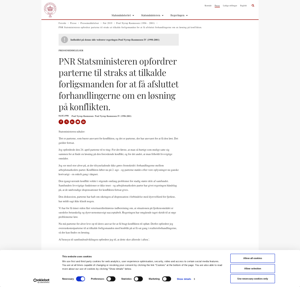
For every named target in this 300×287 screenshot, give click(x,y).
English (243, 5)
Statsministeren (150, 15)
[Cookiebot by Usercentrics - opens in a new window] (41, 281)
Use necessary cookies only (252, 278)
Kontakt (208, 5)
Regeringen (177, 15)
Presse (217, 5)
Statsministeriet (121, 15)
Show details (184, 279)
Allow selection (252, 268)
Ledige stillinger (230, 5)
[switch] (111, 278)
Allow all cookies (252, 258)
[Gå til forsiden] (50, 5)
